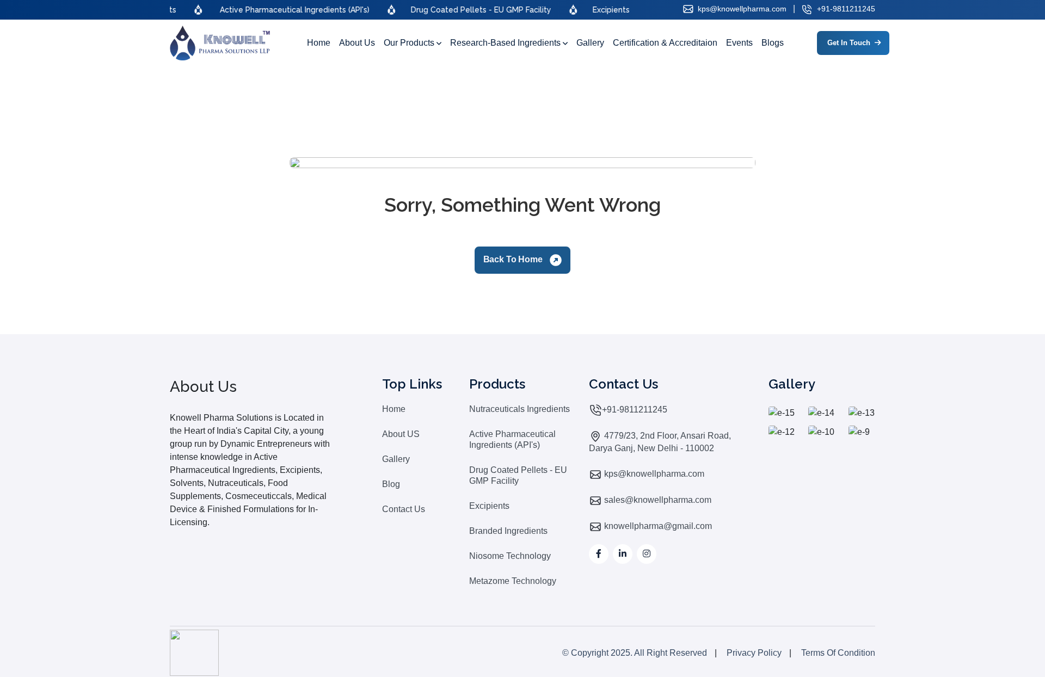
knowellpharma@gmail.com (657, 526)
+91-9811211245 (845, 8)
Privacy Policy (754, 652)
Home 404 (845, 92)
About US (401, 434)
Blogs (772, 42)
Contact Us (403, 509)
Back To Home (514, 259)
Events (739, 42)
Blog (391, 484)
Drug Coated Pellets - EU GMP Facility (518, 475)
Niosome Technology (510, 556)
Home (318, 42)
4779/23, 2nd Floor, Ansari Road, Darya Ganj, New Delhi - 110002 (660, 442)
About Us (357, 42)
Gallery (590, 42)
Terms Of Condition (838, 652)
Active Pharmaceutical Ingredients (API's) (512, 439)
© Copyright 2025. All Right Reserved (634, 652)
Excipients (489, 505)
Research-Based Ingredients (506, 42)
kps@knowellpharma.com (741, 8)
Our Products (410, 42)
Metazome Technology (512, 581)
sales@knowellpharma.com (656, 499)
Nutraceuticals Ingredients (519, 409)
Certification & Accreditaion (665, 42)
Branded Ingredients (508, 531)
